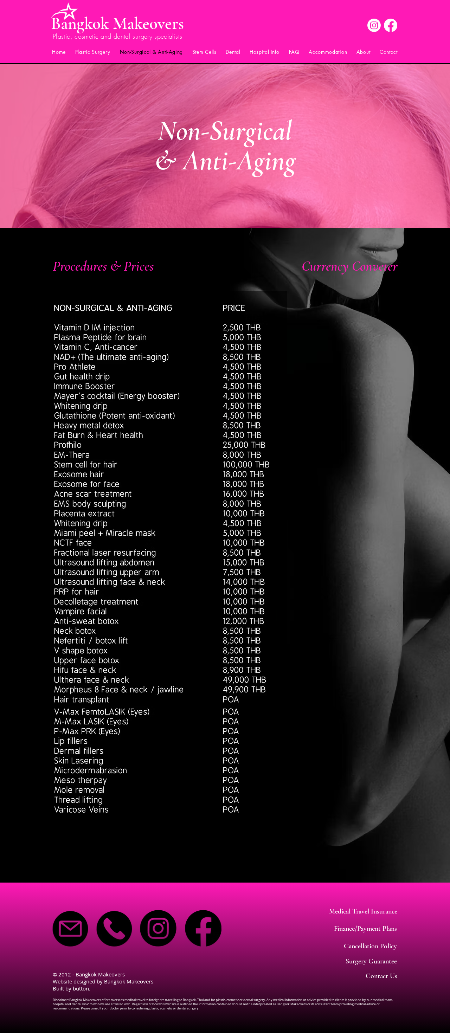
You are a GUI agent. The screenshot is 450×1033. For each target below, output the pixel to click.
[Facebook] (390, 25)
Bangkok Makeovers (117, 23)
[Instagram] (374, 25)
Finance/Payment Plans (365, 928)
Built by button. (71, 988)
